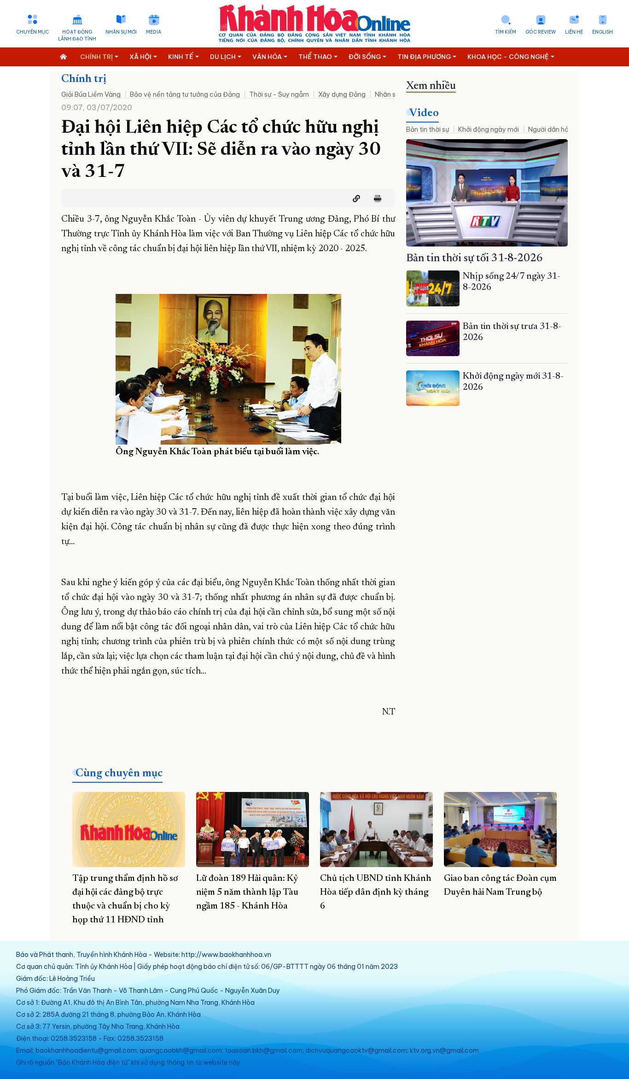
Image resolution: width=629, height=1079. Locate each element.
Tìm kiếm (505, 32)
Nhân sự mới (121, 32)
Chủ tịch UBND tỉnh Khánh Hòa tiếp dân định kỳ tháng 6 (375, 892)
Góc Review (540, 32)
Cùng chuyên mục (119, 773)
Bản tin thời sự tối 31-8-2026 (474, 258)
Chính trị (83, 79)
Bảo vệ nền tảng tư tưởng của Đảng (185, 94)
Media (153, 32)
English (602, 32)
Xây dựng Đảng (342, 94)
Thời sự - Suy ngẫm (279, 94)
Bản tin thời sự (427, 129)
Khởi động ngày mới (488, 129)
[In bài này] (375, 198)
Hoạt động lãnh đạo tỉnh (77, 35)
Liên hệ (574, 32)
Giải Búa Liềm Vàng (91, 94)
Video (424, 113)
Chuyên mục (32, 32)
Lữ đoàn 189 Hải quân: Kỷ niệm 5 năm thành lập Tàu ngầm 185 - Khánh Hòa (247, 892)
